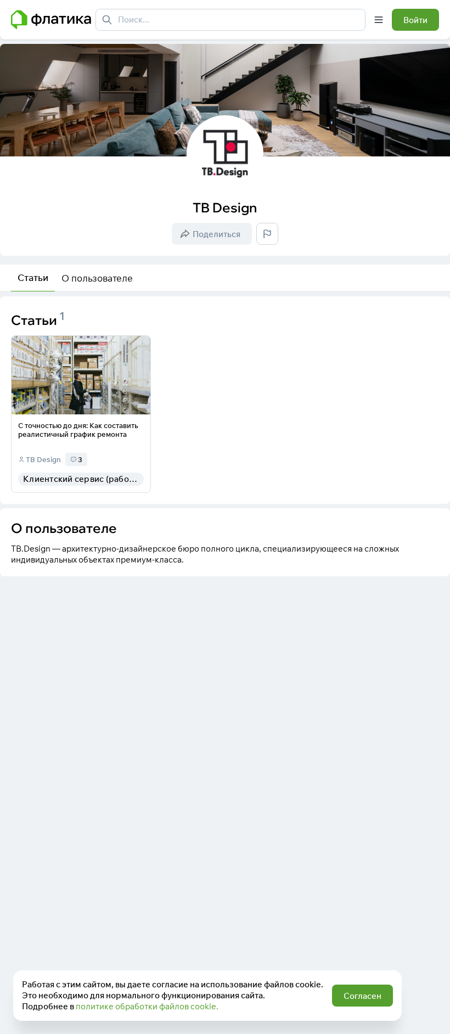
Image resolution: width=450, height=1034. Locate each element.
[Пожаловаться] (267, 234)
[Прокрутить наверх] (430, 1014)
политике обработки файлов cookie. (147, 1006)
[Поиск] (107, 19)
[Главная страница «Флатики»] (51, 20)
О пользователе (97, 278)
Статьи (33, 277)
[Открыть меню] (378, 20)
